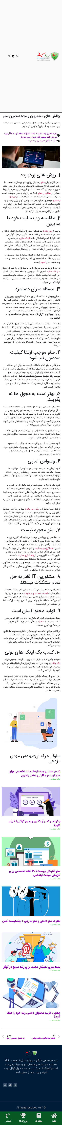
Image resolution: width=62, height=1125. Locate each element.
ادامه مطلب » (54, 779)
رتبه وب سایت (32, 509)
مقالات (38, 1121)
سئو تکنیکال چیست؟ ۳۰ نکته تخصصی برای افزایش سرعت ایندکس (34, 873)
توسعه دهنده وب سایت (36, 593)
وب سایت (25, 137)
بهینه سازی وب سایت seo (44, 133)
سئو (55, 141)
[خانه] (54, 1115)
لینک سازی (24, 238)
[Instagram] (17, 56)
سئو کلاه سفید (53, 272)
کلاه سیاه (35, 137)
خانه (54, 1121)
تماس (8, 1121)
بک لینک (55, 663)
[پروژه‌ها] (23, 1115)
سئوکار (49, 141)
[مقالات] (38, 1115)
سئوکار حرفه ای (23, 133)
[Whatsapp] (9, 56)
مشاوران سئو (44, 193)
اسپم (42, 262)
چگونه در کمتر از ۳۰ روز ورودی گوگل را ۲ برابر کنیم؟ (34, 823)
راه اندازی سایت (26, 555)
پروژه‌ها (23, 1121)
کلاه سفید (45, 137)
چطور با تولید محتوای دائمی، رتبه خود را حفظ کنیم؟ (33, 1015)
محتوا (41, 622)
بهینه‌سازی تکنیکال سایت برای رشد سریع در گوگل (31, 967)
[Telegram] (13, 56)
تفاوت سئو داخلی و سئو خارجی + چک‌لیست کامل (31, 921)
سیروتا (42, 141)
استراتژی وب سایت (45, 548)
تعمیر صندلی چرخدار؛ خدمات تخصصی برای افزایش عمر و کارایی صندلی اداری (34, 773)
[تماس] (7, 1115)
